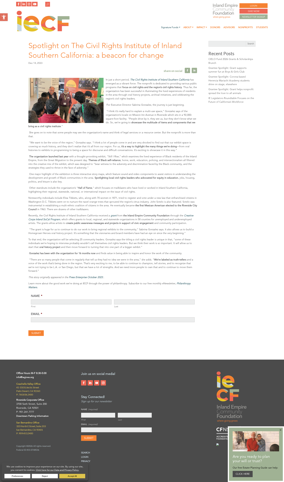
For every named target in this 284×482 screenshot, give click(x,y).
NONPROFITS (245, 27)
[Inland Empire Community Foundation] (43, 31)
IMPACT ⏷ (202, 27)
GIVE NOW (253, 11)
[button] (4, 17)
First (33, 306)
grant (113, 215)
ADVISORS (229, 27)
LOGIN (253, 5)
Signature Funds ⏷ (170, 27)
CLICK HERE (243, 473)
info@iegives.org (25, 377)
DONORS (215, 27)
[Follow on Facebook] (83, 383)
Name (36, 296)
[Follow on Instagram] (103, 383)
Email (36, 314)
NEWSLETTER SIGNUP (253, 16)
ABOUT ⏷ (188, 27)
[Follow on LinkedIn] (90, 383)
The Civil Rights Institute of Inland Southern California (159, 79)
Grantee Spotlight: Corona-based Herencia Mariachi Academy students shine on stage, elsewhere (229, 80)
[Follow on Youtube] (96, 383)
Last (116, 306)
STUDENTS (262, 27)
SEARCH (85, 452)
